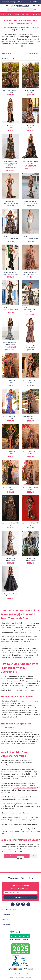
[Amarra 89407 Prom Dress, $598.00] (10, 365)
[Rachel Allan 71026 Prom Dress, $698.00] (10, 579)
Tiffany (3, 641)
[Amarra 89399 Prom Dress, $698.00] (10, 436)
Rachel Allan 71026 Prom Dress (10, 595)
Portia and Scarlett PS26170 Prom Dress (30, 238)
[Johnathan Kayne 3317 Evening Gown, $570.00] (30, 508)
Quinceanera (36, 14)
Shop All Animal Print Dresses (16, 856)
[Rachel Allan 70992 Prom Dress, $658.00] (30, 543)
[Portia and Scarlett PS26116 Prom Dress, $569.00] (10, 257)
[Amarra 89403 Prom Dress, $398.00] (10, 401)
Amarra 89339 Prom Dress (10, 488)
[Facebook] (23, 904)
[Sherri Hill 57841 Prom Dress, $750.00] (10, 75)
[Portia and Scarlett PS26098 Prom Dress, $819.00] (30, 257)
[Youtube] (28, 904)
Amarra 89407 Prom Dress (10, 382)
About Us (5, 920)
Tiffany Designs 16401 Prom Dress (10, 343)
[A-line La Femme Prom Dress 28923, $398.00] (30, 330)
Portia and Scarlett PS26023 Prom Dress (10, 309)
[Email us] (6, 5)
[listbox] (14, 59)
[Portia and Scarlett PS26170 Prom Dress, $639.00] (30, 221)
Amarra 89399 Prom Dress (10, 453)
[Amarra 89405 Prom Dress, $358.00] (30, 365)
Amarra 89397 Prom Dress (30, 453)
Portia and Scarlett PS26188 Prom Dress (10, 238)
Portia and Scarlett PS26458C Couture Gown (30, 310)
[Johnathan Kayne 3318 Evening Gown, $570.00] (10, 508)
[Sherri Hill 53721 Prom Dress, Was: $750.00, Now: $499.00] (30, 146)
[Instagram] (18, 904)
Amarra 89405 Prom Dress (30, 382)
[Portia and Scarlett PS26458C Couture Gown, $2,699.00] (30, 293)
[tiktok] (13, 904)
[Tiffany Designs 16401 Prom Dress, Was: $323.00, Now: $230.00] (10, 328)
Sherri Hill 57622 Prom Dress (30, 127)
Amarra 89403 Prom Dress (10, 417)
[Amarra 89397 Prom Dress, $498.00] (30, 436)
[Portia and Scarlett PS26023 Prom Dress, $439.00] (10, 293)
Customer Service (9, 909)
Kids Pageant (26, 14)
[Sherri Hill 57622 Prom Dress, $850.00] (30, 110)
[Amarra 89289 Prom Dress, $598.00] (30, 472)
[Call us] (2, 6)
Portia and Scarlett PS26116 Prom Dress (10, 273)
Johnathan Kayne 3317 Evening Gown (30, 524)
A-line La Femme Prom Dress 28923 (30, 346)
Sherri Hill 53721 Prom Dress (30, 162)
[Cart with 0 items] (38, 6)
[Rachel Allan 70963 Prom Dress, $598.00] (10, 543)
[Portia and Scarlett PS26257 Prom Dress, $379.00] (30, 186)
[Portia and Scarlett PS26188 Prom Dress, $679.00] (10, 221)
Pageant (17, 14)
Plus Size (9, 14)
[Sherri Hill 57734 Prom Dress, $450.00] (10, 110)
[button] (20, 53)
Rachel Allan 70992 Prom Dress (30, 559)
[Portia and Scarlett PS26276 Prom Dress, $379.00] (10, 186)
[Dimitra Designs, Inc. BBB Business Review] (20, 961)
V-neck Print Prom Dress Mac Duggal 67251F (10, 163)
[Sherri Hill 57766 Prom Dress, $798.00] (30, 75)
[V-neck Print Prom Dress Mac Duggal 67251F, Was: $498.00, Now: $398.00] (10, 146)
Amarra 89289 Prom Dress (30, 488)
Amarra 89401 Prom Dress (30, 417)
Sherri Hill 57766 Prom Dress (30, 91)
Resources (6, 914)
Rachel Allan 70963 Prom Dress (10, 559)
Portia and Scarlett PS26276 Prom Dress (10, 202)
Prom (2, 14)
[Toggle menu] (5, 10)
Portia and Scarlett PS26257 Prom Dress (30, 202)
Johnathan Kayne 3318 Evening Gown (10, 524)
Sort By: (4, 59)
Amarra (33, 639)
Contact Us (6, 925)
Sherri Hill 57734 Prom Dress (10, 127)
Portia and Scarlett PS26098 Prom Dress (30, 273)
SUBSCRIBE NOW (20, 897)
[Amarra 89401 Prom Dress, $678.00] (30, 401)
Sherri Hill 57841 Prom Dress (10, 91)
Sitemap (28, 977)
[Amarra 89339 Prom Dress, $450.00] (10, 472)
